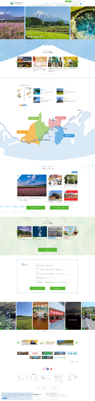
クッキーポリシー (10, 396)
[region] (47, 317)
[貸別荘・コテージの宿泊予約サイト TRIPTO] (35, 353)
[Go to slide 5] (49, 331)
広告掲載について (73, 361)
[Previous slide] (27, 23)
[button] (42, 40)
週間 (67, 172)
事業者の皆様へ (58, 288)
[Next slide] (68, 23)
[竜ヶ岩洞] (72, 353)
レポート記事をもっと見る (59, 207)
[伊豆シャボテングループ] (59, 357)
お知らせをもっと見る (37, 288)
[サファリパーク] (47, 353)
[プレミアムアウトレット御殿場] (59, 353)
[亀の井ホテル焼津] (22, 353)
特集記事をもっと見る (35, 207)
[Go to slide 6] (50, 331)
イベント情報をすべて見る (47, 249)
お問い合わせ (54, 387)
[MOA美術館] (35, 357)
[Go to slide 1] (44, 331)
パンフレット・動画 (41, 387)
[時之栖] (47, 357)
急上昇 (75, 172)
